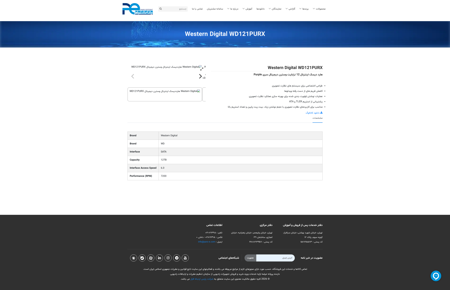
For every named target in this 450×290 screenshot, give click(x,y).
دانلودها (260, 9)
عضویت (250, 258)
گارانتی (292, 9)
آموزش (249, 9)
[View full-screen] (202, 69)
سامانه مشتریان (215, 9)
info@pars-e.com (206, 242)
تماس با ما (197, 9)
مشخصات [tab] (318, 118)
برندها (305, 9)
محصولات (321, 9)
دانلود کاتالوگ (313, 113)
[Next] (200, 76)
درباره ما (234, 9)
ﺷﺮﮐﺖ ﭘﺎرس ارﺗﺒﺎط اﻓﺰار (201, 279)
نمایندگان (276, 9)
